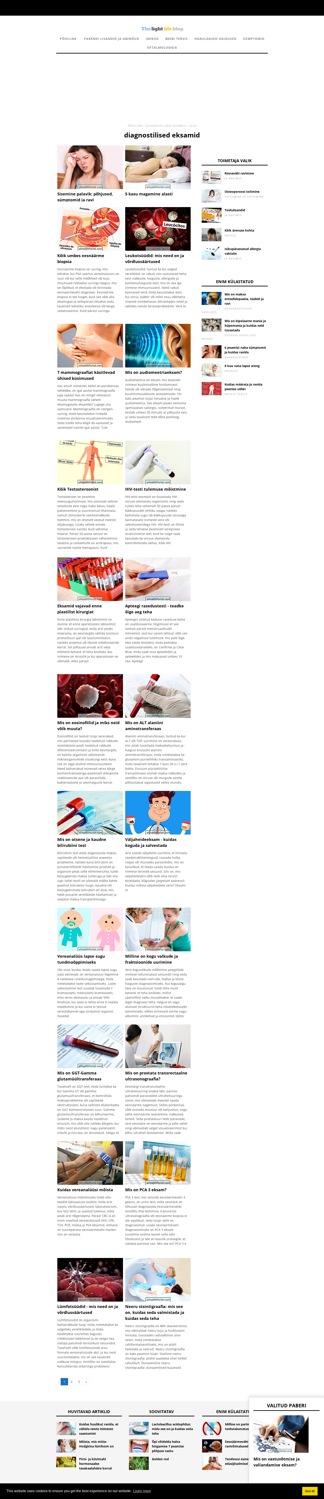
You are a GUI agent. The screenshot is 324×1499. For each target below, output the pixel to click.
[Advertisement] (162, 84)
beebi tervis (176, 39)
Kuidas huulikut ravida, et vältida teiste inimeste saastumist (98, 1429)
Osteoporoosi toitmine (242, 191)
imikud (152, 39)
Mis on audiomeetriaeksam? (153, 372)
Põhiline (68, 39)
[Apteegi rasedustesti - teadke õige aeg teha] (158, 600)
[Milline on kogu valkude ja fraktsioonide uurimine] (158, 950)
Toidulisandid (235, 210)
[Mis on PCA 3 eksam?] (158, 1184)
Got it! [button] (310, 1491)
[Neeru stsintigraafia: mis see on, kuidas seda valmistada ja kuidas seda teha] (158, 1300)
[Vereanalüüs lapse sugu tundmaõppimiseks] (90, 950)
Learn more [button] (142, 1491)
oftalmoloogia (162, 47)
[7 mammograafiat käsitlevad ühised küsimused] (90, 366)
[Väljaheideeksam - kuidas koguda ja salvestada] (158, 833)
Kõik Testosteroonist (78, 489)
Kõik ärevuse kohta (239, 230)
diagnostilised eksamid (166, 125)
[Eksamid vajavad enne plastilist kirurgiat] (90, 600)
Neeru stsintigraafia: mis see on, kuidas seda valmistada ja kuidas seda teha (154, 1312)
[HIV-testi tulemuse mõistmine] (158, 483)
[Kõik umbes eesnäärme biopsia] (90, 249)
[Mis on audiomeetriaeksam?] (158, 366)
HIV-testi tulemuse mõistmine (155, 489)
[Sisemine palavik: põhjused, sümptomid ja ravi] (90, 188)
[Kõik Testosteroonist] (90, 483)
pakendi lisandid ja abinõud (111, 39)
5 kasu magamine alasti (149, 194)
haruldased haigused (215, 39)
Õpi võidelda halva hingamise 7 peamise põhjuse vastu (168, 1446)
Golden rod (160, 1459)
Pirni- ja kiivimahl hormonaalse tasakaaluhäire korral (95, 1463)
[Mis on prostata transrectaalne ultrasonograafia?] (158, 1067)
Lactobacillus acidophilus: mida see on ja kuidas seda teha (172, 1429)
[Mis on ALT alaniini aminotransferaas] (158, 716)
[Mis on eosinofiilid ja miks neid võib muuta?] (90, 716)
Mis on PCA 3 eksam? (146, 1189)
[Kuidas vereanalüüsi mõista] (90, 1184)
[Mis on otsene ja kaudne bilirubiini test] (90, 833)
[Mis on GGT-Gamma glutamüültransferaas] (90, 1067)
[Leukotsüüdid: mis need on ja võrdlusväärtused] (158, 249)
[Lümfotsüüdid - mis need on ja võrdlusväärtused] (90, 1300)
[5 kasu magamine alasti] (158, 188)
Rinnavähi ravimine (239, 173)
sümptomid (253, 39)
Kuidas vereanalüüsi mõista (85, 1189)
